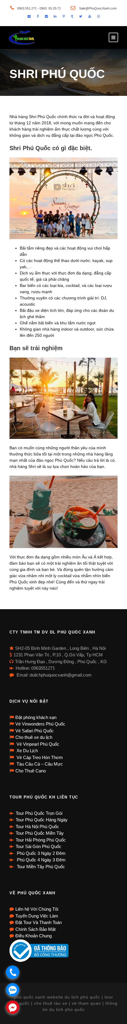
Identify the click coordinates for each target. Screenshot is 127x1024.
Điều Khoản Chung (33, 935)
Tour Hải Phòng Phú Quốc (41, 839)
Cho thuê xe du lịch (33, 737)
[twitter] (80, 16)
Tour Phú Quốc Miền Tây (40, 833)
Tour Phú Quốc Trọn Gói (39, 813)
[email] (29, 16)
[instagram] (98, 16)
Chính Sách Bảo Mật (35, 929)
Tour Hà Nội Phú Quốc (37, 826)
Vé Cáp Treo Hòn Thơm (39, 757)
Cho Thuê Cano (30, 770)
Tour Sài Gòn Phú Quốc (38, 846)
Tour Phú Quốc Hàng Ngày (42, 819)
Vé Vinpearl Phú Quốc (37, 744)
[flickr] (46, 16)
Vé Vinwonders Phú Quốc (40, 723)
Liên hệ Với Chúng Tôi (36, 909)
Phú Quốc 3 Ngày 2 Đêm (41, 853)
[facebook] (38, 16)
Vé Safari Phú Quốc (34, 730)
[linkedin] (55, 16)
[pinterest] (64, 16)
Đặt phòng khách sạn (35, 717)
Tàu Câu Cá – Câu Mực (39, 763)
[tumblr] (72, 16)
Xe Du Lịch (26, 750)
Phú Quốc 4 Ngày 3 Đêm (41, 859)
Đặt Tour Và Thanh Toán (38, 922)
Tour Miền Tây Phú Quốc (40, 866)
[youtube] (89, 16)
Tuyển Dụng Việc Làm (36, 915)
